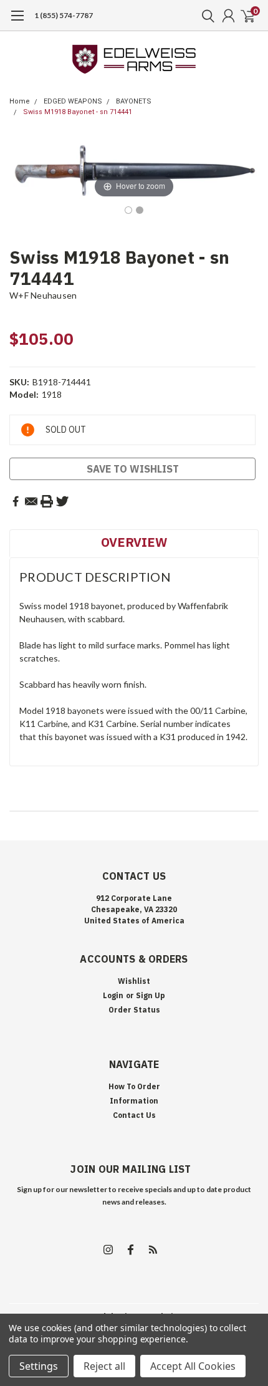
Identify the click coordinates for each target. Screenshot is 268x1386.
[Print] (47, 501)
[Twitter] (62, 501)
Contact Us (134, 1115)
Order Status (134, 1009)
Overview (134, 542)
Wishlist (134, 981)
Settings (38, 1366)
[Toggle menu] (17, 21)
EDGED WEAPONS (73, 101)
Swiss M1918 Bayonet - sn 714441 (77, 112)
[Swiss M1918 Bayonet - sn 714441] (128, 210)
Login (113, 995)
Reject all (104, 1366)
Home (19, 101)
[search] (205, 15)
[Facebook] (15, 501)
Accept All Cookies (193, 1366)
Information (134, 1100)
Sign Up (150, 995)
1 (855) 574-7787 (63, 15)
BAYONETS (133, 101)
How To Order (134, 1086)
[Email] (31, 501)
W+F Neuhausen (43, 295)
